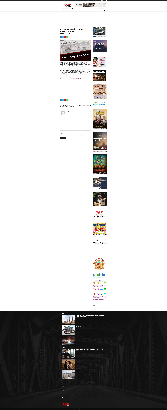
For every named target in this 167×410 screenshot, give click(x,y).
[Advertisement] (83, 18)
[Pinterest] (65, 37)
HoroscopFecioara (97, 291)
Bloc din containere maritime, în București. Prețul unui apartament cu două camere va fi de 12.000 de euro (67, 106)
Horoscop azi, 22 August (98, 280)
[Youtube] (106, 0)
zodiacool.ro (102, 299)
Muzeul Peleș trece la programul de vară (85, 105)
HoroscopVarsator (101, 297)
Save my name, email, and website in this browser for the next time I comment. (72, 135)
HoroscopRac (104, 286)
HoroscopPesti (104, 297)
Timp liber (64, 25)
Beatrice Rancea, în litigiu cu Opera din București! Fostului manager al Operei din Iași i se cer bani (89, 349)
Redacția (67, 111)
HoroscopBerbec (94, 286)
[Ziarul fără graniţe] (67, 4)
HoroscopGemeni (101, 286)
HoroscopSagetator (94, 297)
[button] (104, 10)
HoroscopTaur (97, 286)
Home (61, 25)
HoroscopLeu (94, 291)
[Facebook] (101, 0)
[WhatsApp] (67, 37)
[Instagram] (102, 0)
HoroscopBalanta (101, 291)
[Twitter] (103, 0)
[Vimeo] (105, 0)
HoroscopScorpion (104, 291)
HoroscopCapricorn (97, 297)
